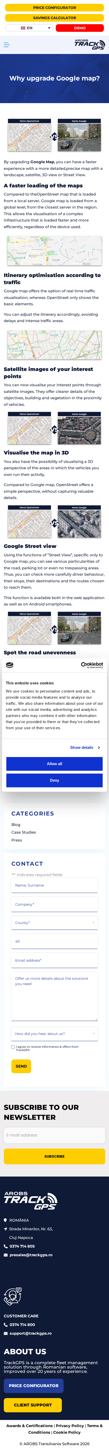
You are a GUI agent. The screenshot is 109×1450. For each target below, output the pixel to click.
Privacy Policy (70, 1425)
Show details (81, 747)
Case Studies (23, 832)
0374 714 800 (22, 1324)
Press (16, 840)
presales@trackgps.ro (31, 1254)
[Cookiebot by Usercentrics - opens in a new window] (81, 665)
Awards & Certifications (29, 1425)
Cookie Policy (67, 1432)
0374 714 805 (22, 1246)
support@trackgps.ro (31, 1333)
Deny (54, 780)
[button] (29, 27)
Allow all (54, 764)
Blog (15, 824)
